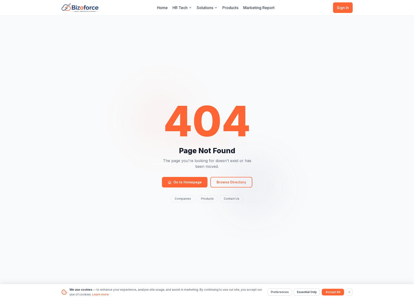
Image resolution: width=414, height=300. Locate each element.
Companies (183, 198)
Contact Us (231, 198)
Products (230, 7)
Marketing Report (259, 7)
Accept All (333, 292)
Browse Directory (231, 182)
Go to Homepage (187, 182)
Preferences (280, 292)
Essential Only (307, 292)
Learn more (100, 294)
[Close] (349, 292)
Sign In (343, 7)
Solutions (205, 7)
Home (162, 7)
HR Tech (180, 7)
